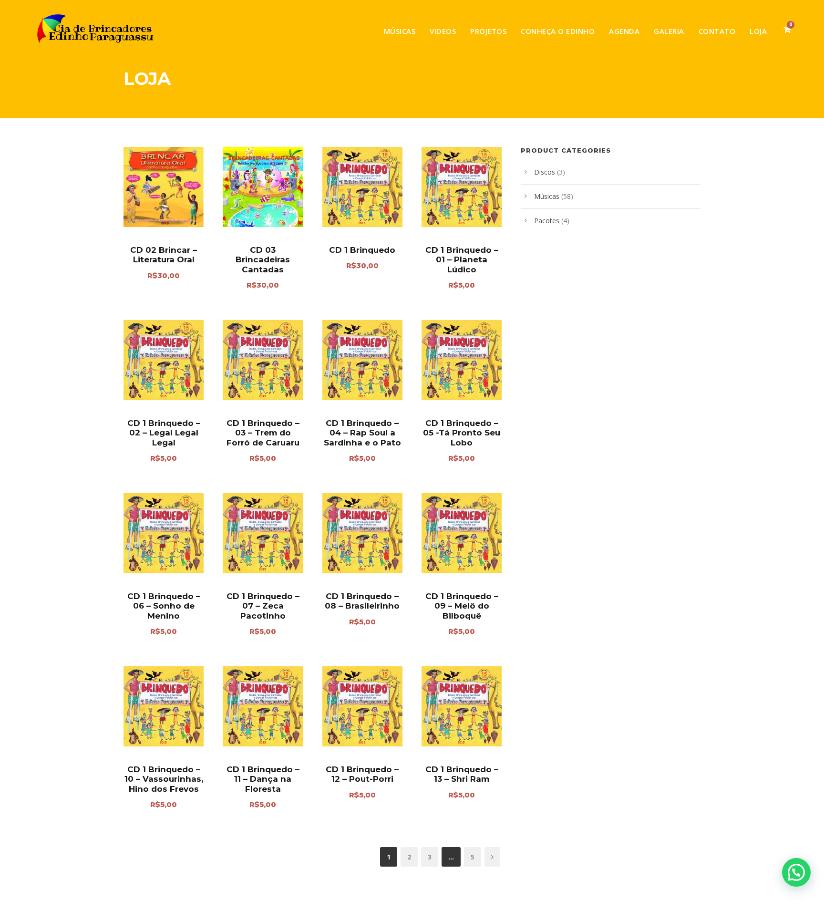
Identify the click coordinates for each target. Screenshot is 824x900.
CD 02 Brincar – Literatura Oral (163, 254)
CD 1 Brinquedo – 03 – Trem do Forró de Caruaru (263, 432)
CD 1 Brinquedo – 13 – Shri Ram (461, 774)
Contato (717, 31)
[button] (796, 872)
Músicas (400, 31)
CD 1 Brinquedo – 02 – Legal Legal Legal (163, 432)
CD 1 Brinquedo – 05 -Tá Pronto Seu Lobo (461, 432)
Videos (443, 31)
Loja (758, 31)
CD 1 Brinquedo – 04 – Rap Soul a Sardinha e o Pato (362, 432)
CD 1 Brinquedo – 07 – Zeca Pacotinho (263, 606)
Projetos (488, 31)
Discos (544, 171)
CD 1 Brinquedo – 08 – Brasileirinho (362, 600)
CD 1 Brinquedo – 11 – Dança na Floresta (263, 779)
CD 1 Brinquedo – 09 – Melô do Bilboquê (461, 606)
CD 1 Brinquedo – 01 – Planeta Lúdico (461, 259)
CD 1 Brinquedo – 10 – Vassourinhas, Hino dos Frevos (163, 779)
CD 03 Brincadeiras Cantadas (263, 259)
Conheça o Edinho (558, 31)
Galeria (669, 31)
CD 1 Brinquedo (362, 250)
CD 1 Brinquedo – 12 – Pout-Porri (362, 774)
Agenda (624, 31)
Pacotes (546, 220)
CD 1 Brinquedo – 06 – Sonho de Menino (163, 606)
